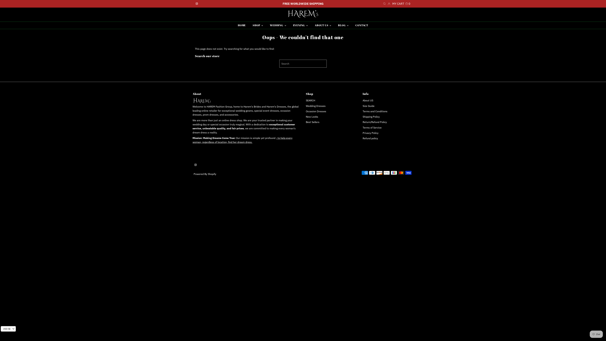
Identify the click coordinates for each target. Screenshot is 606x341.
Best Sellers (312, 122)
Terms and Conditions (375, 111)
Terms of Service (372, 127)
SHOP (257, 25)
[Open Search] (384, 3)
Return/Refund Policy (375, 122)
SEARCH (310, 100)
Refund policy (370, 138)
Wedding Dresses (316, 106)
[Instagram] (197, 4)
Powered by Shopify (205, 174)
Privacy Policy (370, 133)
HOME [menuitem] (242, 25)
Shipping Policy (371, 116)
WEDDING (277, 25)
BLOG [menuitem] (342, 25)
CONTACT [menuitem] (361, 25)
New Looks (312, 116)
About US (368, 100)
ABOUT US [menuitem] (322, 25)
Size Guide (368, 106)
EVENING (299, 25)
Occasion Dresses (316, 111)
